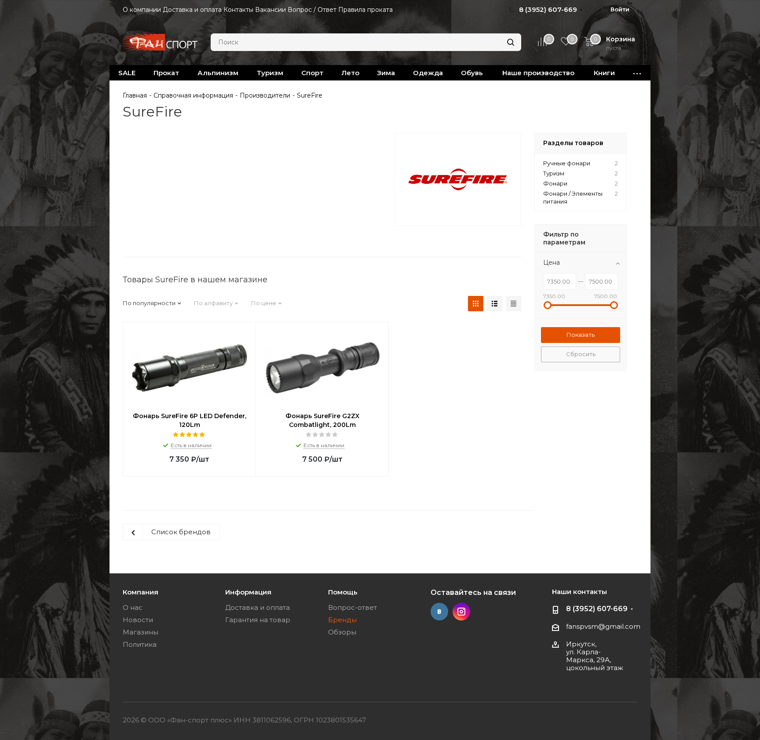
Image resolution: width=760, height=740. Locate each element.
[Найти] (510, 42)
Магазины (140, 632)
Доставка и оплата (257, 607)
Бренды (342, 620)
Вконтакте (439, 611)
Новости (138, 620)
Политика (140, 644)
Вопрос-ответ (352, 607)
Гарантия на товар (257, 620)
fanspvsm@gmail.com (603, 626)
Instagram (461, 611)
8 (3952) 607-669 (597, 609)
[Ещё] (637, 72)
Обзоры (342, 632)
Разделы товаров (573, 143)
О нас (132, 607)
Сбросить (581, 353)
